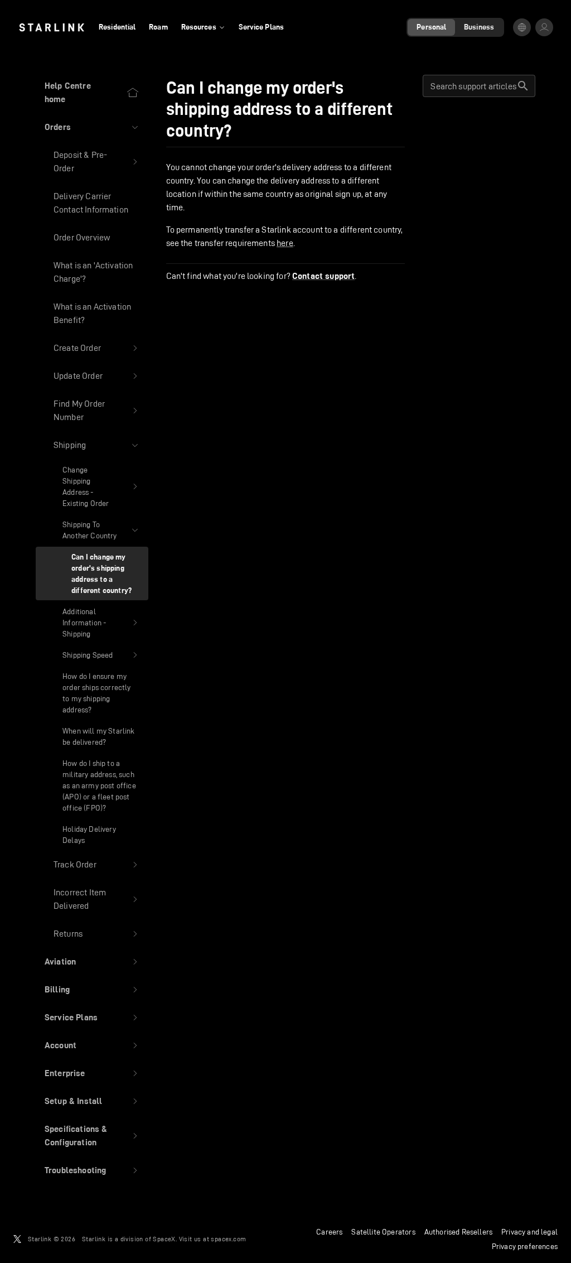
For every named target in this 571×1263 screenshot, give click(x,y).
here (285, 243)
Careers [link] (329, 1231)
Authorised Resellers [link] (458, 1231)
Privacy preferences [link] (525, 1246)
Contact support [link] (323, 276)
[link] (51, 27)
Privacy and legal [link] (529, 1231)
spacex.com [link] (228, 1238)
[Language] (522, 27)
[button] (92, 127)
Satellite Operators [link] (383, 1231)
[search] (523, 86)
